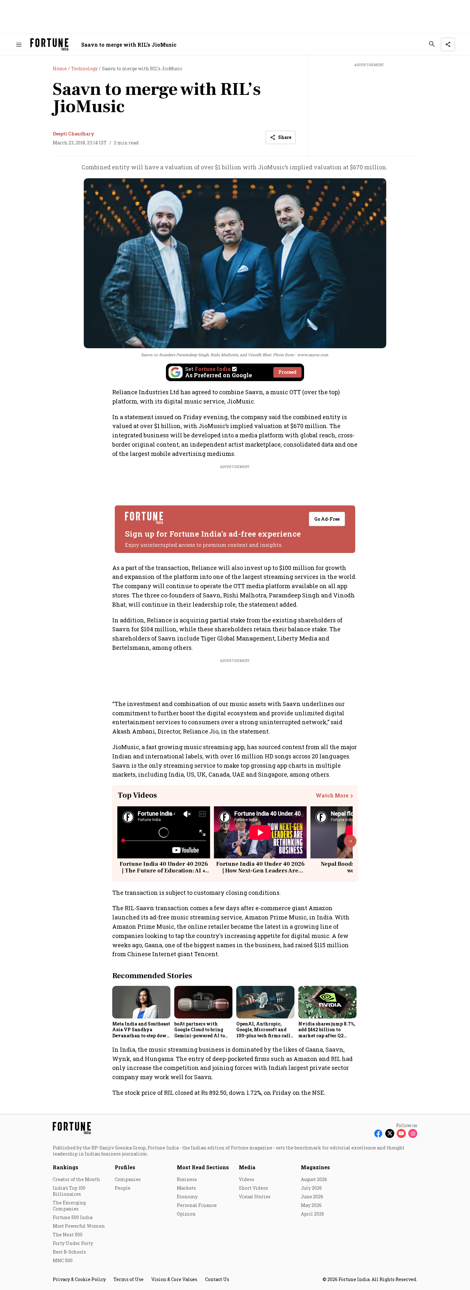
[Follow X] (389, 1133)
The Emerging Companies (69, 1206)
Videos (246, 1179)
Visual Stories (254, 1197)
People (122, 1188)
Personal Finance (197, 1205)
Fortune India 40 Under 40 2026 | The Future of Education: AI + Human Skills (164, 870)
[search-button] (432, 44)
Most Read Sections (203, 1167)
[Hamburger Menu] (19, 44)
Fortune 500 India (72, 1217)
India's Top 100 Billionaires (69, 1191)
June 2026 (312, 1197)
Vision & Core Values (174, 1279)
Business (187, 1179)
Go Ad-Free (327, 519)
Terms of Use (129, 1279)
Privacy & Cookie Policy (79, 1279)
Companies (128, 1179)
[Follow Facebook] (378, 1133)
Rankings (65, 1167)
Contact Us (217, 1279)
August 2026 (314, 1179)
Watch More (332, 795)
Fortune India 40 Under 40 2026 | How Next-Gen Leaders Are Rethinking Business (260, 870)
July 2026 (311, 1188)
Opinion (186, 1214)
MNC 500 (63, 1260)
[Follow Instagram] (412, 1133)
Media (247, 1167)
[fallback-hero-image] (141, 1002)
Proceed (287, 372)
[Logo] (49, 44)
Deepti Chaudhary (73, 134)
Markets (186, 1188)
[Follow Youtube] (401, 1133)
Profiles (125, 1167)
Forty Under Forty (73, 1243)
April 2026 (312, 1214)
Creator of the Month (76, 1179)
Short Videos (253, 1188)
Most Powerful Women (79, 1226)
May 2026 (311, 1205)
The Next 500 (67, 1235)
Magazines (315, 1167)
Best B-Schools (69, 1252)
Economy (187, 1197)
